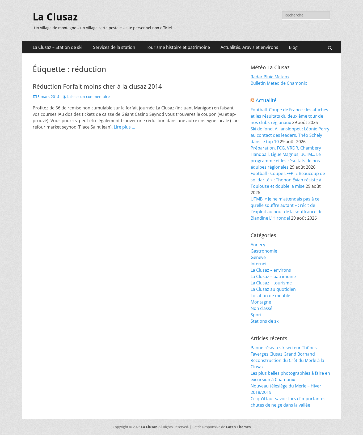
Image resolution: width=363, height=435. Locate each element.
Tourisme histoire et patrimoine (178, 47)
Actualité (266, 100)
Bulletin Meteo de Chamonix (279, 83)
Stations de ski (265, 321)
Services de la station (114, 47)
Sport (256, 315)
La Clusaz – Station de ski (57, 47)
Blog (293, 47)
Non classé (261, 308)
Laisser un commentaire (88, 96)
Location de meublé (270, 295)
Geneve (258, 257)
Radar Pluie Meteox (270, 77)
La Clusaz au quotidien (273, 289)
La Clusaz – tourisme (271, 283)
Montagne (261, 302)
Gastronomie (264, 251)
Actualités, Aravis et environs (249, 47)
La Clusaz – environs (271, 270)
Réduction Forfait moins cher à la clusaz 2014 (97, 86)
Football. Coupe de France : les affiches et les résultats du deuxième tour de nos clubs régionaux (289, 116)
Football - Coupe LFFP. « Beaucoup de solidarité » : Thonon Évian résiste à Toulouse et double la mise (288, 179)
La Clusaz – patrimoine (273, 276)
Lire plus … (124, 127)
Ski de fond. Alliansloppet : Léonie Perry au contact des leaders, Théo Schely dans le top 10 (290, 135)
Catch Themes (238, 426)
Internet (259, 264)
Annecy (258, 245)
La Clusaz (55, 17)
